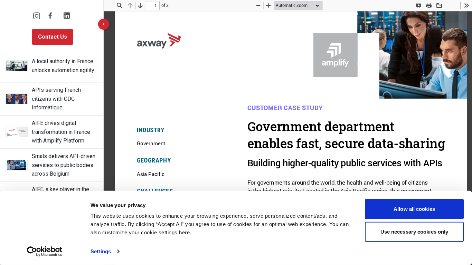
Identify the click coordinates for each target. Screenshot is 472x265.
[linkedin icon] (67, 15)
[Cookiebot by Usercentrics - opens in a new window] (45, 251)
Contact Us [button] (52, 36)
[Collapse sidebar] (103, 24)
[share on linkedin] (67, 15)
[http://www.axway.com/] (159, 40)
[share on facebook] (51, 15)
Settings (101, 251)
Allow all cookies (414, 209)
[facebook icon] (51, 15)
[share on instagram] (36, 15)
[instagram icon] (36, 15)
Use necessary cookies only (414, 231)
